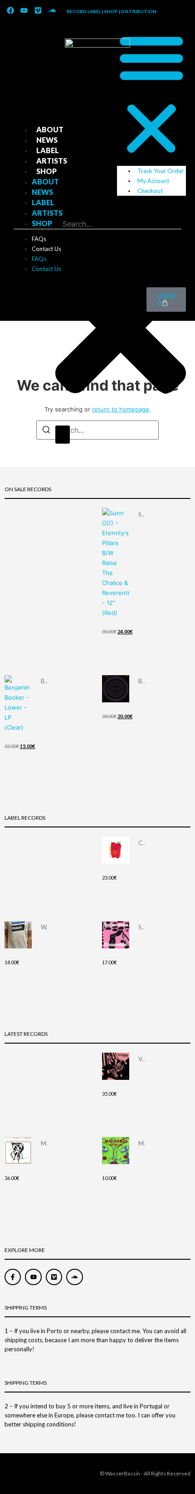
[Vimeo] (38, 10)
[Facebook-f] (13, 1277)
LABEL (47, 150)
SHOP (46, 171)
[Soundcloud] (52, 10)
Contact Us (46, 248)
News (47, 139)
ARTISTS (51, 160)
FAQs (39, 238)
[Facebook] (10, 10)
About (49, 129)
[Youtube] (24, 10)
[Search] (62, 434)
